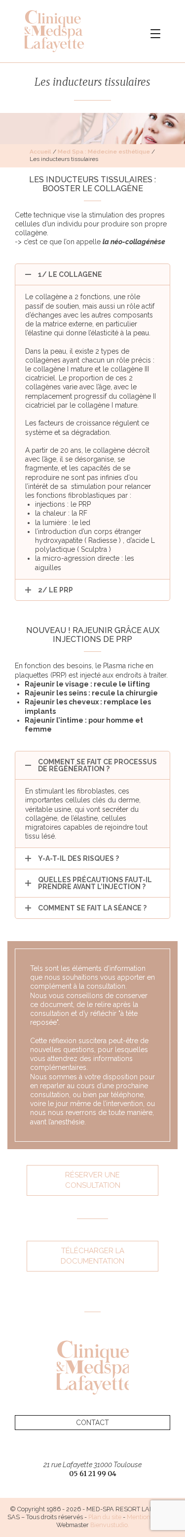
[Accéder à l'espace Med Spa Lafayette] (67, 31)
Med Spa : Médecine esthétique (104, 151)
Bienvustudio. (109, 1525)
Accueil (40, 151)
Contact (92, 1423)
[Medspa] (93, 1368)
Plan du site (104, 1517)
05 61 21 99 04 (92, 1473)
